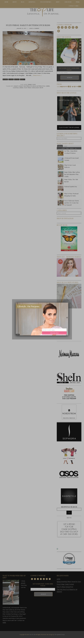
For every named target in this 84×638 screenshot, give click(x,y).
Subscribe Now (54, 333)
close (18, 334)
